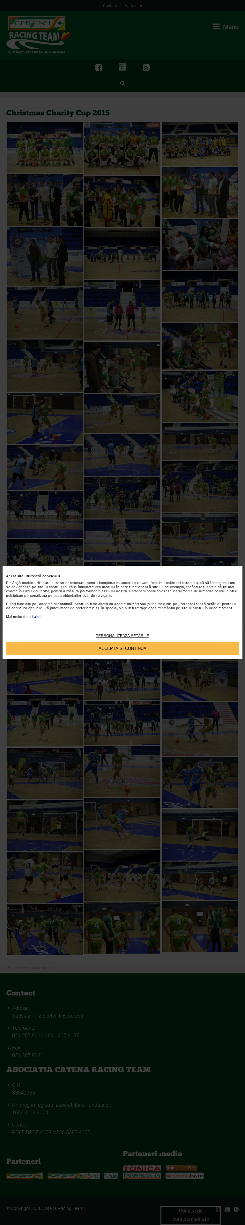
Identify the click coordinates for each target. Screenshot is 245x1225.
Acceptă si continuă (122, 648)
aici (37, 616)
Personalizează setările (122, 635)
